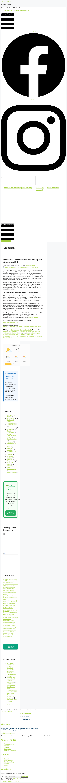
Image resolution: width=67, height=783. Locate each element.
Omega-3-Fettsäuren (7, 625)
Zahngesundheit (11, 472)
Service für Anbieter (40, 189)
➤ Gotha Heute (25, 719)
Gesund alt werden (12, 424)
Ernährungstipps (6, 587)
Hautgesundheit (6, 612)
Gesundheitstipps (11, 603)
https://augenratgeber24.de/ (10, 322)
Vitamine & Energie (10, 463)
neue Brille (12, 334)
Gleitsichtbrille (36, 331)
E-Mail (3, 776)
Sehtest (17, 336)
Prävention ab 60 (11, 443)
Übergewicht (10, 634)
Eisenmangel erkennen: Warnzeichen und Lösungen (11, 673)
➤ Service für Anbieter (10, 646)
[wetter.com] (8, 364)
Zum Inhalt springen (6, 1)
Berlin (5, 331)
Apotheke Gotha (6, 581)
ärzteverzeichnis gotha (7, 636)
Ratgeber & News (24, 188)
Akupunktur (5, 579)
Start (6, 188)
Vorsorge (9, 465)
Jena (24, 333)
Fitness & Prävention (10, 750)
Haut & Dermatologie (10, 431)
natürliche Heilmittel (11, 622)
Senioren (9, 454)
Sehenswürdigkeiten (8, 336)
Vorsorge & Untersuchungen (11, 468)
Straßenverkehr (7, 337)
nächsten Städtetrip (33, 317)
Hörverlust (8, 619)
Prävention (10, 442)
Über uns (7, 11)
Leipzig (38, 333)
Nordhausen (19, 334)
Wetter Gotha (16, 346)
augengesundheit (9, 582)
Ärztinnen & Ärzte (9, 744)
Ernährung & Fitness (10, 420)
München (6, 334)
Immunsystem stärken (8, 620)
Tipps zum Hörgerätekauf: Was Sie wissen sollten (11, 686)
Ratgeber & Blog (9, 762)
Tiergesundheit (11, 461)
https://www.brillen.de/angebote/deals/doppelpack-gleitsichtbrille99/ (22, 326)
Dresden (15, 331)
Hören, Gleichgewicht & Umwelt (11, 435)
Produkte (50, 188)
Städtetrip (39, 336)
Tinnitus (7, 631)
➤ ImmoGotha (25, 717)
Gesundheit (10, 429)
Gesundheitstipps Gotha (9, 605)
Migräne (5, 622)
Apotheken (7, 747)
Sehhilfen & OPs (11, 451)
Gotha (5, 333)
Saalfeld (30, 334)
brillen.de (10, 331)
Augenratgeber (15, 330)
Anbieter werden (5, 711)
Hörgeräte (12, 615)
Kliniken (6, 745)
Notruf (56, 188)
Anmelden (24, 776)
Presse (6, 765)
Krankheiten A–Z (11, 439)
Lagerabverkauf (30, 333)
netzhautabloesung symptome (9, 623)
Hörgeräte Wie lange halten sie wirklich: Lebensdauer (11, 680)
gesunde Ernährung (8, 588)
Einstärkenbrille (23, 331)
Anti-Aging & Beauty (11, 415)
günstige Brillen (11, 333)
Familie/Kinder (11, 423)
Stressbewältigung (7, 630)
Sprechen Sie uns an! (10, 513)
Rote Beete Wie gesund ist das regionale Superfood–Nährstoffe (11, 666)
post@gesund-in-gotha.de (8, 733)
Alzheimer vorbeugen (13, 579)
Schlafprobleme (9, 628)
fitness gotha (12, 587)
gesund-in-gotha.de (6, 4)
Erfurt (29, 331)
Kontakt (12, 11)
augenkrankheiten (7, 584)
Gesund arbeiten (11, 428)
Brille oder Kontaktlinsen (11, 585)
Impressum (25, 11)
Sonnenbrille (32, 336)
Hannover (19, 333)
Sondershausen (24, 336)
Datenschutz (18, 11)
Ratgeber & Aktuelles (26, 330)
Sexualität (9, 459)
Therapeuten (7, 749)
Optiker (25, 334)
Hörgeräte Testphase (7, 617)
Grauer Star (15, 610)
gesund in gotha (8, 609)
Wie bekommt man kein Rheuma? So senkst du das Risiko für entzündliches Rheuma (12, 694)
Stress (14, 628)
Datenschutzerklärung (18, 778)
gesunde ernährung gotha (8, 590)
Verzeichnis (13, 188)
